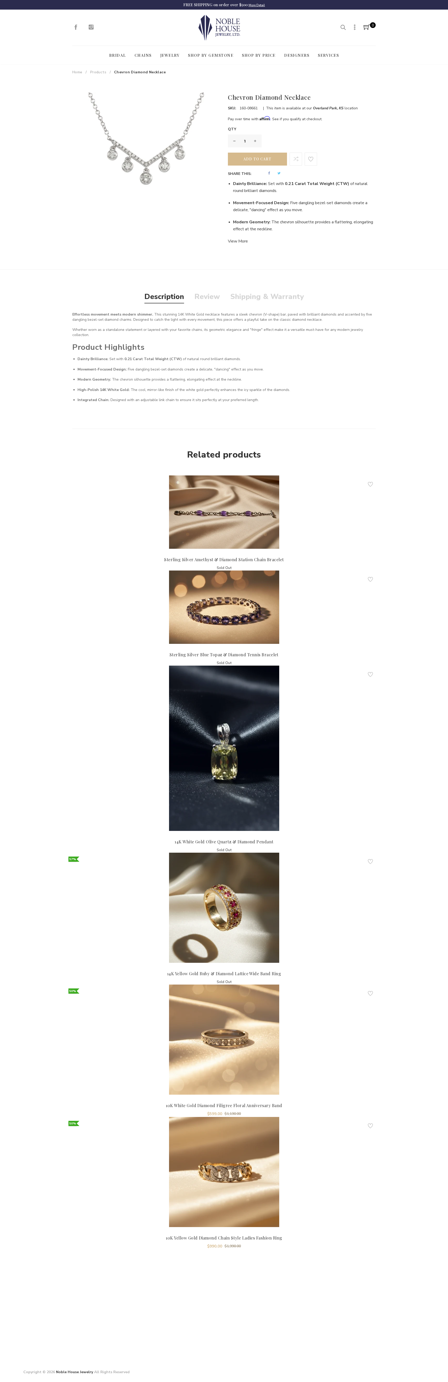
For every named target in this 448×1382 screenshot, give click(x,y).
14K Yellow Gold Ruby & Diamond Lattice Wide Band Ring (224, 973)
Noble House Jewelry (74, 1372)
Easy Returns (275, 1309)
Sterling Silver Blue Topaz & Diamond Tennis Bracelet (224, 654)
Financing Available (282, 1318)
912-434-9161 (52, 1345)
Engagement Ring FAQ (149, 1336)
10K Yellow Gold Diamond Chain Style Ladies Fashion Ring (224, 1238)
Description (164, 297)
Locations (136, 1327)
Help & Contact (210, 1309)
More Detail (257, 5)
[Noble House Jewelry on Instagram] (91, 28)
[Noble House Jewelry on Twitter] (348, 1306)
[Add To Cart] (215, 536)
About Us (136, 1309)
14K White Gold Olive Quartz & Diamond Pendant (224, 841)
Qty (232, 129)
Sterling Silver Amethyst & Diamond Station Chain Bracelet (224, 559)
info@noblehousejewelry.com (49, 1329)
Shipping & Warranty (267, 297)
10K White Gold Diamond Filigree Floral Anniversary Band (224, 1105)
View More (238, 241)
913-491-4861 (51, 1337)
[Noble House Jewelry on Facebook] (75, 28)
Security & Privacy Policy (151, 1318)
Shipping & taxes (211, 1318)
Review (207, 297)
